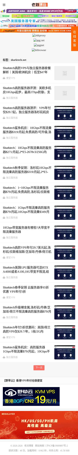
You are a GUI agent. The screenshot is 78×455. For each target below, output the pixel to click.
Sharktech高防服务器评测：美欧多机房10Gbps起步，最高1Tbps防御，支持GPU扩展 (27, 92)
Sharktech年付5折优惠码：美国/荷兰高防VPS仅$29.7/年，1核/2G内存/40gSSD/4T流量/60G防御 (26, 331)
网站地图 (39, 445)
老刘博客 (39, 5)
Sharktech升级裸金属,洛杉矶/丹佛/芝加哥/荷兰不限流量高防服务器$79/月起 (27, 311)
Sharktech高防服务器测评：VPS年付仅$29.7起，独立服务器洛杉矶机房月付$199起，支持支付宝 (27, 112)
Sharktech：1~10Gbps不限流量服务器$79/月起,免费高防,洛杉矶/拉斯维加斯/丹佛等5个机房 (26, 192)
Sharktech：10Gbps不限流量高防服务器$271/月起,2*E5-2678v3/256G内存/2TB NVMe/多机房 (27, 152)
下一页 (39, 367)
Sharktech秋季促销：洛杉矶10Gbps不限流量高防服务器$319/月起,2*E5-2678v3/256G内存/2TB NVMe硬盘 (27, 172)
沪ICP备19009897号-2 (57, 445)
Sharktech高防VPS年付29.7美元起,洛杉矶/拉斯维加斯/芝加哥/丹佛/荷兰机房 (27, 252)
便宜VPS (10, 78)
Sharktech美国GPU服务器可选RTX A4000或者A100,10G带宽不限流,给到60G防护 (26, 272)
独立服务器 (12, 98)
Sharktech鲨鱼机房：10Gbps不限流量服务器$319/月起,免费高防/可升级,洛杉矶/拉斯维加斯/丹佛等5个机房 (27, 132)
